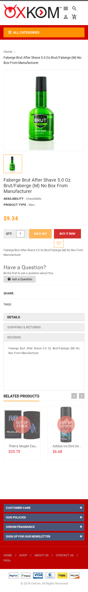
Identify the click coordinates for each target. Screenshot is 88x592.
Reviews (14, 337)
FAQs (7, 560)
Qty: (9, 233)
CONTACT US (65, 555)
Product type (15, 204)
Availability (13, 198)
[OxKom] (44, 575)
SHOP (23, 555)
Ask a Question (21, 279)
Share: (9, 293)
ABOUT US (41, 555)
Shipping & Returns (24, 327)
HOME (8, 555)
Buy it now (67, 233)
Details (13, 317)
